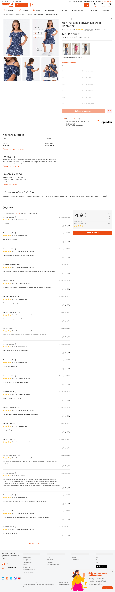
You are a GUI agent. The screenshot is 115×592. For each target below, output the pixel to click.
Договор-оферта (27, 566)
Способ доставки (27, 562)
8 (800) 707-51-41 (107, 1)
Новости (74, 1)
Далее (107, 588)
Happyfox (48, 138)
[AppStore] (101, 566)
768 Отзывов (89, 29)
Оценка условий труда (53, 564)
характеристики (13, 149)
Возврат (25, 564)
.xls (96, 559)
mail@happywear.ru (7, 561)
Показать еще (35, 544)
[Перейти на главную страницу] (7, 5)
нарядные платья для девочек (13, 196)
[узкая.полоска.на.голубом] (66, 49)
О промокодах (26, 567)
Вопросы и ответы (89, 1)
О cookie (25, 571)
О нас (69, 1)
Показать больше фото (50, 78)
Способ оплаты (27, 561)
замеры (10, 184)
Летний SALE (67, 19)
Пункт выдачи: (70, 123)
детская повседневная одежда (56, 196)
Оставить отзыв (92, 233)
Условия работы (27, 557)
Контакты (98, 1)
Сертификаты (50, 559)
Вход (95, 6)
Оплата (80, 1)
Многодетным (75, 559)
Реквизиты (50, 562)
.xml (97, 557)
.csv (97, 561)
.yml (97, 562)
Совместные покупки (28, 572)
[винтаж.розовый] (76, 49)
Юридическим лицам (77, 561)
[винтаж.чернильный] (85, 49)
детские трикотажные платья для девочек (84, 196)
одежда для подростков (35, 196)
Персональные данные (29, 569)
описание (11, 166)
